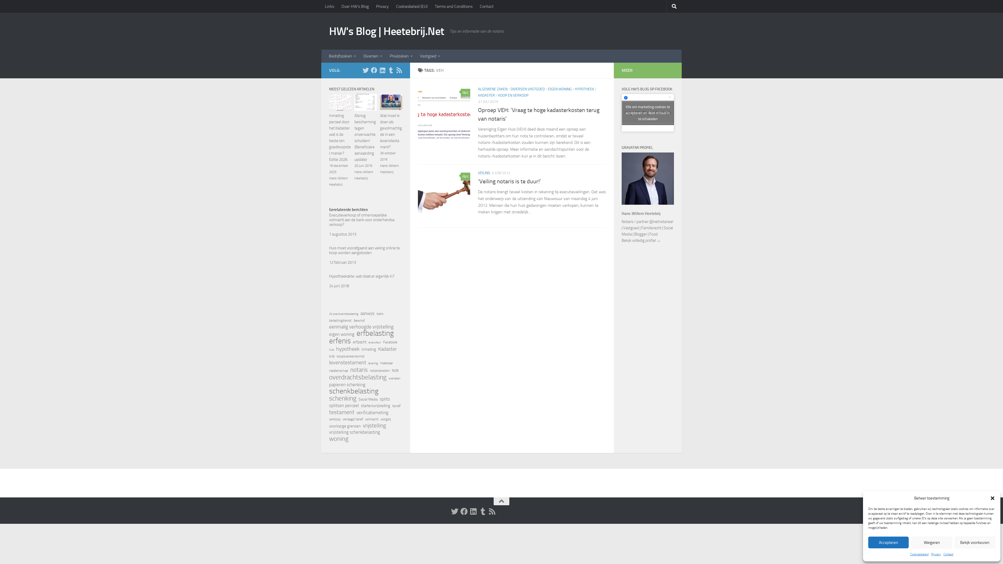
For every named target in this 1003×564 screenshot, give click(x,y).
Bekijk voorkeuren (974, 542)
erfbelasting (375, 333)
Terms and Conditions (454, 6)
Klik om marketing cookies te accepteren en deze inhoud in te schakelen (648, 112)
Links (329, 6)
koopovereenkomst (351, 356)
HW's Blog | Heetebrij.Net (386, 31)
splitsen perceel (344, 405)
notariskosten (380, 371)
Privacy (936, 554)
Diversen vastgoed (528, 89)
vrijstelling (374, 425)
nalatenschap (338, 371)
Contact (948, 554)
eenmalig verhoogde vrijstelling (361, 327)
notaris (359, 370)
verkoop (335, 419)
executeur (375, 342)
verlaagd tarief (353, 419)
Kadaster (486, 95)
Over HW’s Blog (355, 6)
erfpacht (359, 342)
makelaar (386, 363)
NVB (395, 370)
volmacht (371, 419)
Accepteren (888, 542)
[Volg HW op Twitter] (366, 70)
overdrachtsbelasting (358, 377)
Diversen (370, 56)
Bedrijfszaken (340, 56)
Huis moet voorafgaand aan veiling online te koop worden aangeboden (364, 250)
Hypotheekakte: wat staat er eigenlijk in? (361, 276)
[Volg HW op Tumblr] (391, 70)
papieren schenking (347, 384)
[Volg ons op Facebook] (374, 70)
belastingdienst (340, 320)
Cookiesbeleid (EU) (412, 6)
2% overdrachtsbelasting (343, 314)
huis (331, 349)
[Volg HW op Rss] (399, 70)
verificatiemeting (372, 412)
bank (380, 314)
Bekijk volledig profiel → (641, 240)
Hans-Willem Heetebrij (641, 213)
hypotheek (347, 349)
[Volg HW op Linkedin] (382, 70)
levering (373, 363)
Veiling (484, 173)
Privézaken (399, 56)
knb (332, 356)
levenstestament (347, 363)
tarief (396, 406)
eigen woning (341, 334)
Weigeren (932, 542)
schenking (343, 398)
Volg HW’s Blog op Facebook (647, 89)
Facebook (390, 342)
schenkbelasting (353, 391)
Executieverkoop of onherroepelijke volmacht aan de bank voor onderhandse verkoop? (362, 220)
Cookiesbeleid (919, 554)
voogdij (386, 419)
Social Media (368, 399)
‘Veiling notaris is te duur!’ (509, 181)
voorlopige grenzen (345, 426)
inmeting (368, 349)
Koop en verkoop (513, 95)
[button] (992, 498)
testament (341, 412)
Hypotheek (584, 89)
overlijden (394, 378)
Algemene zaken (493, 89)
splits (385, 399)
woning (338, 439)
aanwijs (367, 313)
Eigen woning (560, 89)
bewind (359, 320)
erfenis (340, 341)
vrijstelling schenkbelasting (354, 432)
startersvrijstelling (375, 405)
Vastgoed (428, 56)
